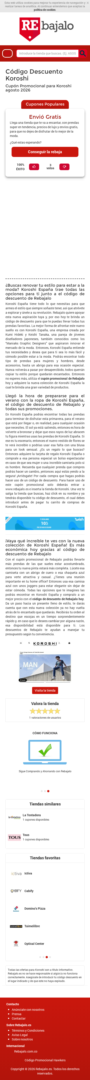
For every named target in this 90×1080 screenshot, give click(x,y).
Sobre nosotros (22, 1039)
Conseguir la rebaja (45, 151)
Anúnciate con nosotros (28, 1009)
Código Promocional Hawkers (45, 1060)
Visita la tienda (45, 690)
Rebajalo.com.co (25, 1051)
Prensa (16, 1014)
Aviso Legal (20, 1035)
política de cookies (44, 9)
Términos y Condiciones (28, 1030)
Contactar (19, 1018)
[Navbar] (7, 53)
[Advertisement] (45, 229)
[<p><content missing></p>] (82, 53)
